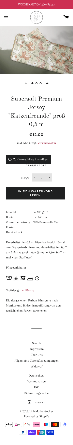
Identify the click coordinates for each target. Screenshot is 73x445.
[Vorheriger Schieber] (25, 83)
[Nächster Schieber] (47, 83)
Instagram (38, 402)
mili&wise (28, 290)
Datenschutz (36, 375)
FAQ (36, 387)
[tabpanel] (36, 49)
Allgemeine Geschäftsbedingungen (37, 360)
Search (36, 343)
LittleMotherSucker (41, 411)
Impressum (36, 349)
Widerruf (36, 366)
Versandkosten (47, 143)
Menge (25, 177)
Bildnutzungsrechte (36, 393)
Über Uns (36, 355)
